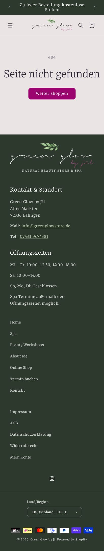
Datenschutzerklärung (30, 434)
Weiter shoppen (52, 93)
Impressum (20, 411)
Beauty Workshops (27, 345)
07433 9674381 (34, 236)
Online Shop (21, 367)
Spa (13, 333)
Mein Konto (20, 457)
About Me (19, 356)
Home (15, 322)
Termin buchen (24, 379)
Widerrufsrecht (24, 445)
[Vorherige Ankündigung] (9, 7)
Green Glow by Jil (44, 539)
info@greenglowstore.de (45, 225)
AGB (14, 423)
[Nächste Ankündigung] (94, 7)
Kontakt (17, 390)
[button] (10, 25)
